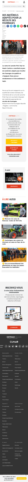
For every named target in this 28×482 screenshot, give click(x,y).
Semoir (4, 361)
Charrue (4, 409)
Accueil (4, 11)
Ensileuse (4, 382)
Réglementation (6, 445)
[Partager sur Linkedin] (14, 26)
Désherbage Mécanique (7, 370)
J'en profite (14, 186)
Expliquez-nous (21, 478)
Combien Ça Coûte (19, 409)
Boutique (17, 445)
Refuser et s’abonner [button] (14, 141)
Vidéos (3, 453)
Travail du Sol (5, 367)
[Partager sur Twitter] (11, 26)
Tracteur (4, 358)
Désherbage (17, 385)
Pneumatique (5, 399)
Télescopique (17, 358)
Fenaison (4, 388)
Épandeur (4, 385)
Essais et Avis (18, 353)
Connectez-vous (14, 156)
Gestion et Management (7, 448)
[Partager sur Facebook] (8, 26)
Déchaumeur (5, 438)
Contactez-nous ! (18, 448)
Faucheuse (4, 435)
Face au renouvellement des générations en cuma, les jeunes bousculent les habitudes (13, 265)
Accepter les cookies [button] (14, 149)
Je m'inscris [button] (14, 327)
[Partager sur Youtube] (21, 26)
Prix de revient (18, 412)
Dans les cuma (20, 11)
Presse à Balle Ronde (6, 423)
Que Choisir (17, 406)
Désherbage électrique (7, 355)
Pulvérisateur (5, 373)
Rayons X (4, 403)
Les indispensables (6, 462)
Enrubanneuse (5, 406)
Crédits (16, 458)
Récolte (4, 396)
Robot (3, 391)
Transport (4, 393)
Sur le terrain (11, 11)
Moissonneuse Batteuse (7, 379)
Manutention (5, 376)
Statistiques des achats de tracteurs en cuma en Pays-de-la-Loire (13, 242)
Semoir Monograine (6, 364)
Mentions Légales (18, 451)
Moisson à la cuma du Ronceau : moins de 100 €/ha (12, 220)
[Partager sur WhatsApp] (18, 26)
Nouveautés (5, 353)
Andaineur (4, 432)
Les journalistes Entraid (7, 465)
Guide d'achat (18, 403)
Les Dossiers (5, 459)
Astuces (4, 456)
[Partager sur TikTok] (25, 26)
